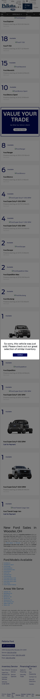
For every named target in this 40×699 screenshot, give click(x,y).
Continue (20, 355)
